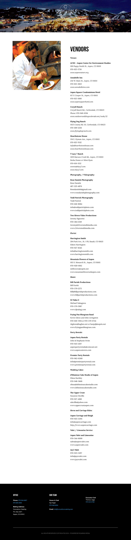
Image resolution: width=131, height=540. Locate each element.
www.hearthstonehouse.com (81, 149)
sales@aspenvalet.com (79, 441)
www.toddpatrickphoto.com (82, 210)
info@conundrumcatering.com (63, 509)
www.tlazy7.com (77, 170)
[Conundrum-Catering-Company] (65, 5)
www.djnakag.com (78, 309)
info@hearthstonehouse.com (81, 145)
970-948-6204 (53, 505)
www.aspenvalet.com (79, 445)
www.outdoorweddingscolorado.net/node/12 (88, 116)
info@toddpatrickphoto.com (82, 207)
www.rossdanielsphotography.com (84, 192)
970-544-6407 (22, 500)
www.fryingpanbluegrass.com (83, 327)
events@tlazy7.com (78, 166)
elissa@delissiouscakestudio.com (84, 384)
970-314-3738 (90, 502)
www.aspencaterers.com (80, 350)
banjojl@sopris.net (98, 324)
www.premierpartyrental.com (82, 365)
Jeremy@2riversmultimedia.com (83, 225)
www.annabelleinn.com (80, 87)
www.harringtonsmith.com (81, 254)
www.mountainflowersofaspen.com (85, 272)
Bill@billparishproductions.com (83, 291)
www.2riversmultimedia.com (82, 228)
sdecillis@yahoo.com (79, 402)
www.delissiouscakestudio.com (83, 387)
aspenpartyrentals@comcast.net (83, 347)
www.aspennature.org (79, 72)
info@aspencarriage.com (80, 422)
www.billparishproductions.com (83, 295)
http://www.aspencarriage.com (83, 425)
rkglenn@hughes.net (79, 324)
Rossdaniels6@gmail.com (80, 189)
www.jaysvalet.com (78, 459)
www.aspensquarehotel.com (81, 102)
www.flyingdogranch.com (80, 131)
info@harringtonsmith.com (81, 251)
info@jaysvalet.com (78, 456)
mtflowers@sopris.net (79, 269)
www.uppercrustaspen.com (82, 405)
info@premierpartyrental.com (82, 361)
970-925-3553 (17, 503)
